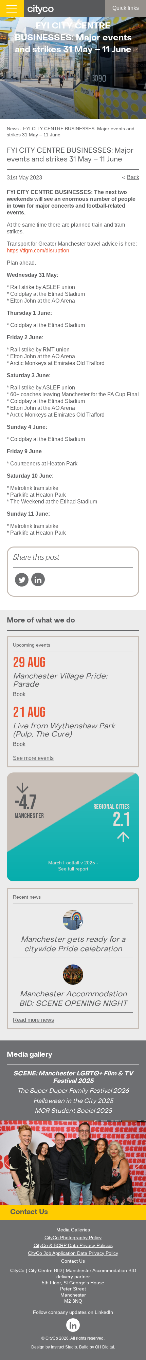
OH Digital (104, 1347)
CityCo (51, 1338)
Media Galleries (73, 1229)
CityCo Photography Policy (73, 1237)
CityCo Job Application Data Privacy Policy (73, 1253)
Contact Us (29, 1212)
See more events (33, 758)
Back (133, 177)
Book (19, 694)
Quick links (125, 8)
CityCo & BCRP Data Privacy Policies (73, 1245)
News (13, 128)
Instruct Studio (64, 1347)
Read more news (33, 1020)
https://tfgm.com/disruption (38, 250)
